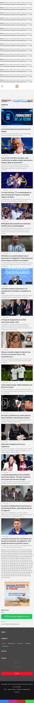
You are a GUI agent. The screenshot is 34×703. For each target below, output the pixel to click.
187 (29, 567)
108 (21, 558)
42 (3, 553)
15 (22, 550)
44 (6, 553)
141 (27, 562)
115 (4, 560)
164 (13, 565)
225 (20, 572)
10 (15, 550)
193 (10, 568)
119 (12, 560)
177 (8, 567)
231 (2, 574)
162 (8, 565)
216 (31, 570)
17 (25, 550)
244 (2, 575)
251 (18, 575)
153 (21, 563)
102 (8, 558)
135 (15, 562)
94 (24, 556)
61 (3, 555)
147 (8, 563)
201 (28, 568)
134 (13, 562)
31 (16, 551)
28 (11, 551)
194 (13, 568)
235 (11, 574)
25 (7, 551)
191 (6, 568)
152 (19, 563)
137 (19, 562)
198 (21, 568)
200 (26, 568)
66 (11, 555)
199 (23, 568)
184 (23, 567)
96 (28, 556)
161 (6, 565)
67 (13, 555)
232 (4, 574)
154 (23, 563)
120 (14, 560)
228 (27, 572)
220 (9, 572)
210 (18, 570)
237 (16, 574)
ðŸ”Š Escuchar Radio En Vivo (17, 616)
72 (21, 555)
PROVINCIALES (11, 643)
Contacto (3, 658)
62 (5, 555)
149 (13, 563)
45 (8, 553)
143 (32, 562)
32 (18, 551)
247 (9, 575)
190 (4, 568)
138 (21, 562)
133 (10, 562)
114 (2, 560)
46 (10, 553)
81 (3, 556)
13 (19, 550)
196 (17, 568)
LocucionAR (18, 686)
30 (15, 551)
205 (7, 570)
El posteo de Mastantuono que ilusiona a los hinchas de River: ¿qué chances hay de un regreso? (16, 508)
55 (24, 553)
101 (6, 558)
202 (30, 568)
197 (19, 568)
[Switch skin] (32, 87)
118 (10, 560)
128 (31, 560)
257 (2, 577)
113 (31, 558)
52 (19, 553)
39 (29, 551)
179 (12, 567)
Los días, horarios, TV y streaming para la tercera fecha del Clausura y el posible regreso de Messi (16, 194)
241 (25, 574)
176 (6, 567)
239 (20, 574)
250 (16, 575)
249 (14, 575)
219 (6, 572)
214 (27, 570)
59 (31, 553)
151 (17, 563)
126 (27, 560)
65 (10, 555)
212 (22, 570)
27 (10, 551)
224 (18, 572)
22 (2, 551)
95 (26, 556)
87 (13, 556)
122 (18, 560)
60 (2, 555)
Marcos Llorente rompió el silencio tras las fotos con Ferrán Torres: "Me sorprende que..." (15, 354)
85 (10, 556)
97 (29, 556)
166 (17, 565)
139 (23, 562)
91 (19, 556)
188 (31, 567)
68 (15, 555)
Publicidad (19, 689)
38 (28, 551)
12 (17, 550)
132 (8, 562)
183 (21, 567)
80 (2, 556)
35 (23, 551)
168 (21, 565)
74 (24, 555)
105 (14, 558)
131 (6, 562)
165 (15, 565)
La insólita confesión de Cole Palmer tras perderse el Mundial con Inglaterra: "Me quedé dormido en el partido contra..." (16, 541)
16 (23, 550)
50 (16, 553)
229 (29, 572)
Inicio (5, 689)
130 (4, 562)
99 (2, 558)
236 (14, 574)
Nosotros (4, 651)
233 (7, 574)
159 (2, 565)
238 (18, 574)
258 (4, 577)
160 (4, 565)
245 (5, 575)
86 (11, 556)
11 (16, 550)
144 (2, 563)
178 (10, 567)
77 (28, 555)
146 (6, 563)
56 (26, 553)
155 (25, 563)
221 (11, 572)
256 (30, 575)
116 (6, 560)
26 (8, 551)
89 (16, 556)
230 (31, 572)
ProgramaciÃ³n (26, 689)
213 (24, 570)
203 (2, 570)
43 (5, 553)
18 (26, 550)
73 (22, 555)
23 (3, 551)
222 (13, 572)
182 (18, 567)
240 (23, 574)
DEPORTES (28, 643)
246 (7, 575)
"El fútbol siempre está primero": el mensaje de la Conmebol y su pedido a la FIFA (16, 291)
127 (29, 560)
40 (31, 551)
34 (21, 551)
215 (29, 570)
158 (32, 563)
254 (25, 575)
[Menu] (2, 87)
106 (16, 558)
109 (23, 558)
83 (6, 556)
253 (23, 575)
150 (15, 563)
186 (27, 567)
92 (21, 556)
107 (18, 558)
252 (20, 575)
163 (10, 565)
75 (25, 555)
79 (32, 555)
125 (24, 560)
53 (21, 553)
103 (10, 558)
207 (11, 570)
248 (11, 575)
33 (19, 551)
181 (16, 567)
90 (18, 556)
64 (8, 555)
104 (12, 558)
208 (14, 570)
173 (31, 565)
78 (30, 555)
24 (5, 551)
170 (25, 565)
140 (25, 562)
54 (23, 553)
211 (20, 570)
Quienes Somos (12, 689)
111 (27, 558)
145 (4, 563)
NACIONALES (5, 646)
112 (29, 558)
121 (16, 560)
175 (4, 567)
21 (31, 550)
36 (24, 551)
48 (13, 553)
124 (22, 560)
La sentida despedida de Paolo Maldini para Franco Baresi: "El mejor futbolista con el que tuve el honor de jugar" (15, 477)
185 (25, 567)
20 (29, 550)
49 (15, 553)
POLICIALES (20, 643)
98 (31, 556)
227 (25, 572)
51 (18, 553)
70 (18, 555)
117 (8, 560)
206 (9, 570)
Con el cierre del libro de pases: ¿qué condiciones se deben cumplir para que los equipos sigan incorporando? (17, 160)
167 (19, 565)
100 (4, 558)
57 (27, 553)
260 (9, 577)
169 (23, 565)
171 (27, 565)
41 (1, 553)
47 (11, 553)
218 (4, 572)
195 (15, 568)
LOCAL (3, 643)
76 (27, 555)
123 (20, 560)
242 (27, 574)
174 (2, 567)
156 (28, 563)
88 (15, 556)
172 (29, 565)
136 (17, 562)
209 (16, 570)
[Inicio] (17, 86)
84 (8, 556)
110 (25, 558)
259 (7, 577)
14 (20, 550)
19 (28, 550)
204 (5, 570)
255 (27, 575)
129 (2, 562)
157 (30, 563)
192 (8, 568)
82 (5, 556)
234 (9, 574)
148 (11, 563)
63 (6, 555)
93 (23, 556)
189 (2, 568)
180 (14, 567)
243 (30, 574)
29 (13, 551)
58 (29, 553)
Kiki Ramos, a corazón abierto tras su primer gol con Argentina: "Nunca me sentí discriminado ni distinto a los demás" (17, 258)
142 (30, 562)
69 (16, 555)
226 (22, 572)
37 (26, 551)
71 (19, 555)
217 (2, 572)
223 (15, 572)
